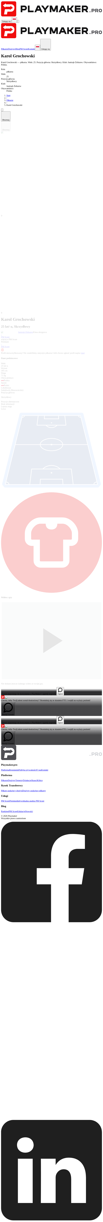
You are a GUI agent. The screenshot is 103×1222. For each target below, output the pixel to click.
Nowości (29, 811)
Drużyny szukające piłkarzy (34, 791)
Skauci (34, 780)
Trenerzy (19, 780)
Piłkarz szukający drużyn (11, 791)
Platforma (5, 770)
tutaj (83, 353)
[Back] (2, 109)
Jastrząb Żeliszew (25, 332)
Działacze (27, 780)
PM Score (24, 49)
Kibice (40, 780)
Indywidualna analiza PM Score (30, 801)
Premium (13, 801)
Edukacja (21, 811)
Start (8, 95)
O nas (38, 770)
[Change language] (14, 20)
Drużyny (11, 49)
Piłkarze (4, 49)
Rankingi (5, 811)
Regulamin (14, 770)
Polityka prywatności (27, 770)
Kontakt (31, 49)
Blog (17, 49)
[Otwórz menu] (18, 21)
